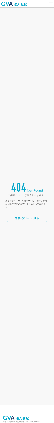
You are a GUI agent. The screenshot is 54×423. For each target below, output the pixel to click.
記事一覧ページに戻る (27, 218)
